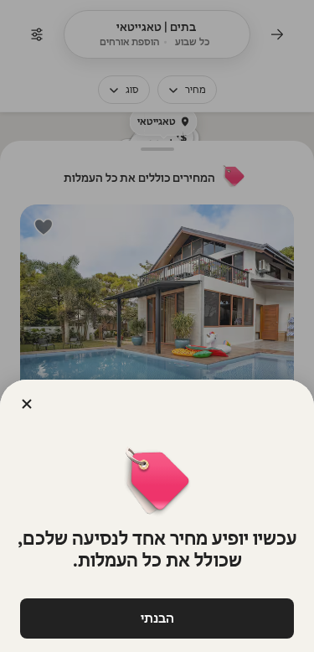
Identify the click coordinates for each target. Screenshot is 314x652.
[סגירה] (26, 404)
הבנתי (157, 618)
